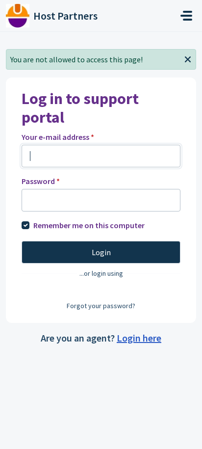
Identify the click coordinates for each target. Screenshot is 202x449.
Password (41, 181)
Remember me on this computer (89, 225)
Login (101, 252)
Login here (139, 338)
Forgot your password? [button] (101, 305)
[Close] (188, 58)
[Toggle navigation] (186, 16)
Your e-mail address (58, 137)
